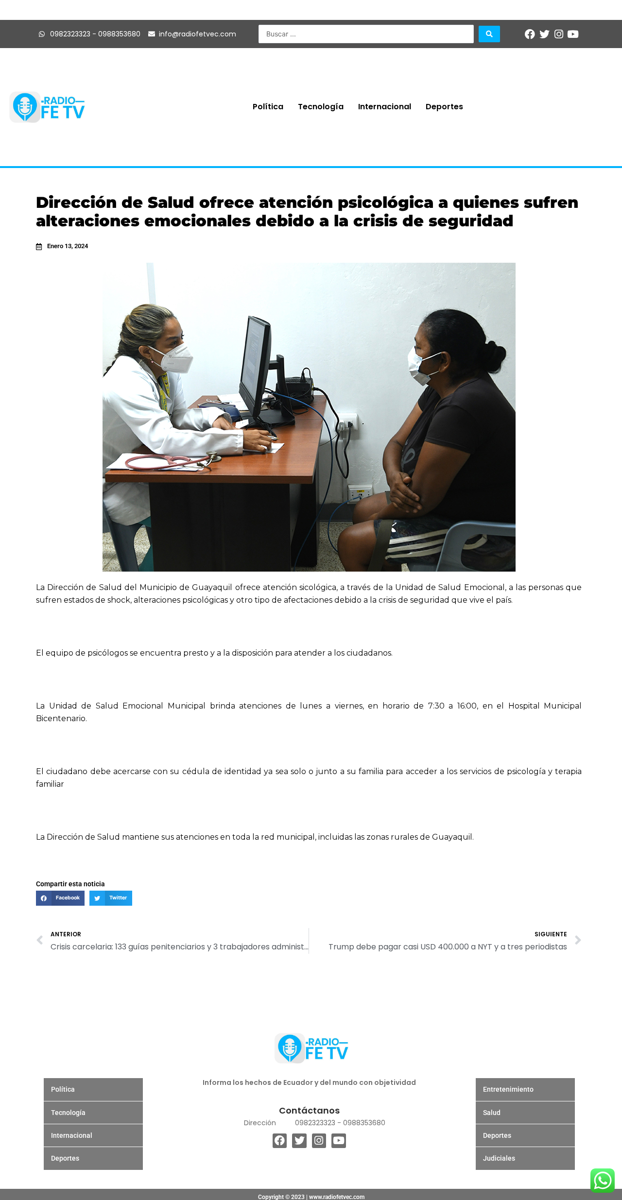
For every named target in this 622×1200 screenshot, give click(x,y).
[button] (60, 898)
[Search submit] (489, 34)
